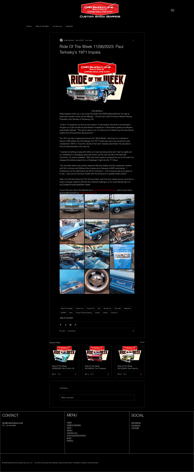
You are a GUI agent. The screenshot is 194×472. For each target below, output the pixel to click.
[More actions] (133, 40)
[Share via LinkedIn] (70, 325)
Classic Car (79, 308)
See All (142, 342)
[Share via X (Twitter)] (65, 325)
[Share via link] (75, 325)
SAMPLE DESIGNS (74, 425)
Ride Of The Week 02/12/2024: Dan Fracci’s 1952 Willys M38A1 (128, 367)
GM (99, 308)
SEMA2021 (69, 26)
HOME (69, 423)
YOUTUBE (135, 428)
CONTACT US (72, 433)
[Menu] (172, 10)
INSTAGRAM (136, 423)
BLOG (69, 438)
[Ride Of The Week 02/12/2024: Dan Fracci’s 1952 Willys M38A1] (129, 354)
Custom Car (90, 308)
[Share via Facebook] (61, 325)
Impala (97, 313)
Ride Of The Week (67, 308)
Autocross (114, 313)
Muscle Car (107, 308)
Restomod (127, 308)
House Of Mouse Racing (84, 313)
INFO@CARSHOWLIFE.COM (12, 423)
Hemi (71, 313)
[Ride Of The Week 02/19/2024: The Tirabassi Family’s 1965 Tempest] (97, 354)
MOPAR (63, 313)
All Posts (29, 26)
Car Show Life (57, 26)
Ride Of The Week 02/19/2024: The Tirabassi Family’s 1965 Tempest (95, 367)
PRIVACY (70, 441)
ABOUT (69, 430)
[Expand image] (72, 206)
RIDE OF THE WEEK (42, 26)
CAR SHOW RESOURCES (76, 435)
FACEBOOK (135, 425)
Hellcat (105, 313)
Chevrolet (117, 308)
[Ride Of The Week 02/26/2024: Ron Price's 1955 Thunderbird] (64, 354)
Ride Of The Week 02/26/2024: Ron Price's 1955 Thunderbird (64, 367)
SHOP (69, 428)
